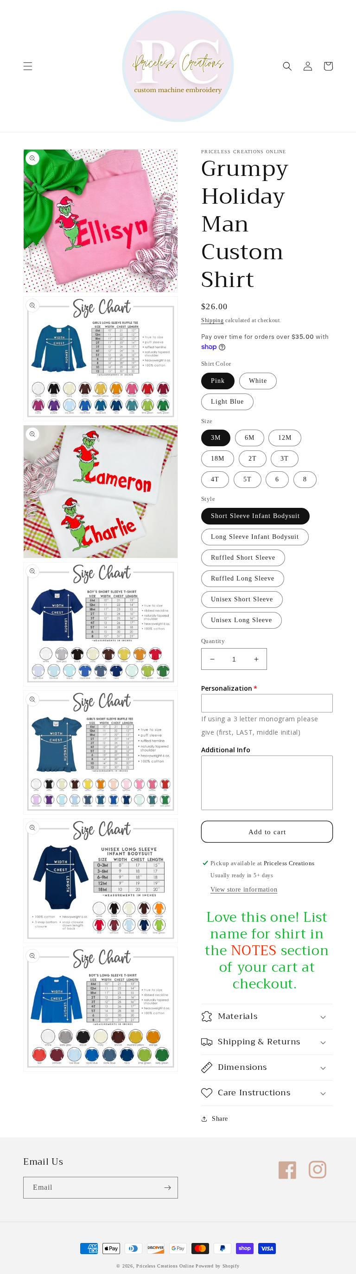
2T (252, 458)
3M (216, 437)
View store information (243, 889)
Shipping (212, 320)
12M (285, 437)
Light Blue (227, 401)
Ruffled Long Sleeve (242, 578)
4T (215, 479)
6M (249, 437)
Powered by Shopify (218, 1265)
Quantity (213, 640)
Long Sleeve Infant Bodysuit (255, 536)
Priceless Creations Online (165, 1265)
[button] (28, 66)
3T (284, 458)
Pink (218, 380)
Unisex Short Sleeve (242, 599)
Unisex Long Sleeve (241, 620)
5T (247, 479)
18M (217, 458)
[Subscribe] (167, 1188)
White (258, 380)
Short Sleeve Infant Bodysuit (255, 515)
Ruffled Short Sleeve (243, 557)
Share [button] (220, 1118)
